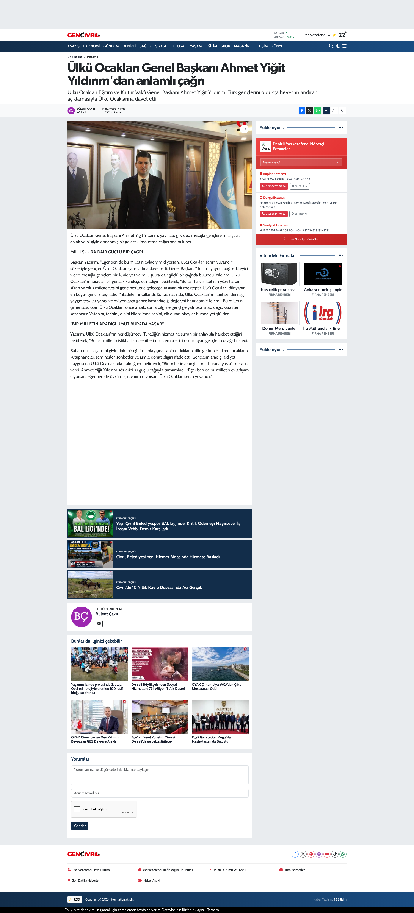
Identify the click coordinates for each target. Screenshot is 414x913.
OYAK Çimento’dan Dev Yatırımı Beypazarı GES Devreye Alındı (95, 739)
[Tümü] (341, 127)
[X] (303, 854)
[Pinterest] (311, 854)
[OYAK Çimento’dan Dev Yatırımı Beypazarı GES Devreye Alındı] (99, 717)
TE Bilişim (340, 899)
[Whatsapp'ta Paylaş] (317, 110)
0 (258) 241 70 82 (275, 213)
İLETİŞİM (260, 46)
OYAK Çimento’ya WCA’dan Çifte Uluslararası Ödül (216, 686)
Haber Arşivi (152, 880)
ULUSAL (179, 46)
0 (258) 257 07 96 (276, 186)
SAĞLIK (146, 46)
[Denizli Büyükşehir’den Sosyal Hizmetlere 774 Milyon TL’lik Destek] (160, 664)
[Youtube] (327, 854)
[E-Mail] (99, 623)
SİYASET (162, 46)
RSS (76, 899)
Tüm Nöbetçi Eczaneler (303, 239)
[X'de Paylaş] (309, 110)
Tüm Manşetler (295, 870)
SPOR (225, 46)
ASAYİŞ (73, 46)
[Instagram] (319, 854)
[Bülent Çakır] (81, 616)
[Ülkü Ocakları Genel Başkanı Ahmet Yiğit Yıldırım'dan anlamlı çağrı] (159, 175)
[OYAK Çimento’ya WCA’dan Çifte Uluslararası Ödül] (220, 664)
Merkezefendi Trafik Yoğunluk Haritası (168, 870)
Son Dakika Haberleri (86, 880)
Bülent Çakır (107, 613)
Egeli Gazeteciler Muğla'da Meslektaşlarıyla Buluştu (211, 739)
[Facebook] (295, 854)
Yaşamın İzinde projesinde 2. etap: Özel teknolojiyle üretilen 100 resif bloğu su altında (97, 688)
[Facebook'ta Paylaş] (302, 110)
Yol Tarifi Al (301, 186)
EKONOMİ (91, 46)
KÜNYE (277, 46)
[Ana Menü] (344, 46)
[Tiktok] (335, 854)
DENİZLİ (129, 46)
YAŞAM (196, 46)
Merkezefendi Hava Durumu (92, 870)
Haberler (74, 57)
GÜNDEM (111, 46)
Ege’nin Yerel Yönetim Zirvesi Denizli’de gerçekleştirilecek (153, 739)
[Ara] (331, 46)
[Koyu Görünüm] (337, 46)
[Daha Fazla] (326, 110)
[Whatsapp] (343, 854)
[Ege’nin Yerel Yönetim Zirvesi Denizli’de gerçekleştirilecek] (160, 717)
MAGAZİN (242, 46)
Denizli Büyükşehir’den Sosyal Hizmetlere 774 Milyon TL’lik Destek (159, 686)
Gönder (80, 826)
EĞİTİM (211, 46)
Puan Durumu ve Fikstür (230, 870)
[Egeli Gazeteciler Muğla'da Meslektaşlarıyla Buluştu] (220, 717)
